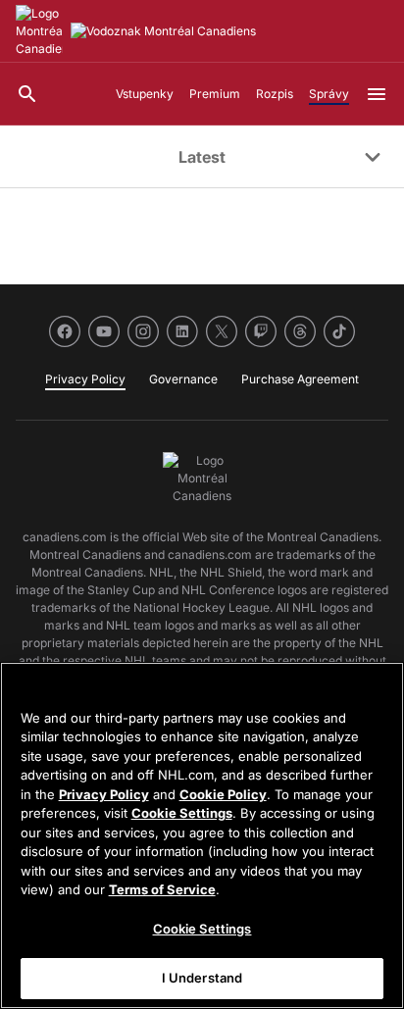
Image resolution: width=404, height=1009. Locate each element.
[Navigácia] (376, 94)
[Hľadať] (27, 94)
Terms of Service (162, 889)
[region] (202, 835)
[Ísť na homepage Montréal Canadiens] (39, 31)
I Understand (202, 977)
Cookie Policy (223, 794)
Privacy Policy (104, 794)
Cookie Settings (181, 813)
